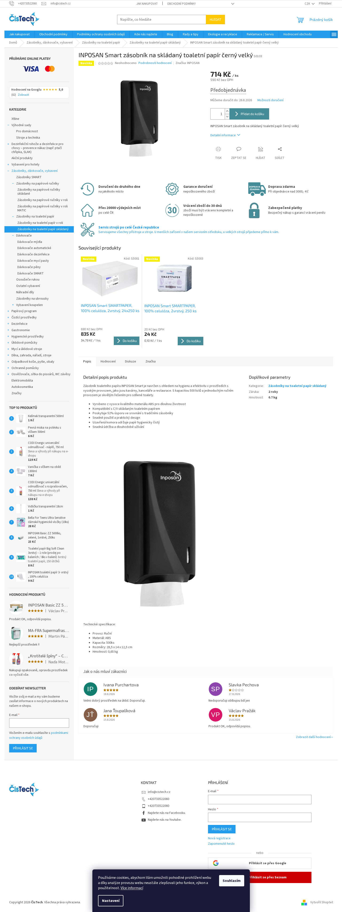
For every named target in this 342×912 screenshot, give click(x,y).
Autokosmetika (22, 387)
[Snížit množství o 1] (227, 116)
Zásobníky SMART (29, 177)
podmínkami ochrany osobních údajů (38, 735)
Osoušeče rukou (27, 279)
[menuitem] (19, 34)
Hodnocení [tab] (108, 361)
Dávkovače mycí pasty (33, 260)
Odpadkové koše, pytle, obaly (33, 361)
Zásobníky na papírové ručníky (37, 183)
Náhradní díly (25, 292)
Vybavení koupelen (29, 305)
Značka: (188, 63)
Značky (17, 393)
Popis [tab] (87, 361)
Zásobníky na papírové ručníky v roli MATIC (42, 208)
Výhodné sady (21, 125)
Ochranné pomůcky (25, 368)
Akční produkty (22, 158)
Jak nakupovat (147, 4)
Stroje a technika (28, 137)
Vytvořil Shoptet (321, 902)
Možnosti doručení (270, 100)
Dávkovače (24, 235)
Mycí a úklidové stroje (27, 349)
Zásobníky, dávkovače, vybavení (35, 171)
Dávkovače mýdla (29, 242)
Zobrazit (23, 95)
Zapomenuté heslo (221, 844)
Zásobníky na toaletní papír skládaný (43, 229)
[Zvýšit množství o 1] (227, 111)
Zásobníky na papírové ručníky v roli (42, 200)
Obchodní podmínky (181, 4)
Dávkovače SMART (30, 273)
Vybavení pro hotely (25, 164)
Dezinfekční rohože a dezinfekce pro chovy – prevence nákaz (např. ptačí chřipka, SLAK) (37, 148)
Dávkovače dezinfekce (33, 254)
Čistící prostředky (24, 317)
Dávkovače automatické (34, 248)
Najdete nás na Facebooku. (167, 813)
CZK (308, 4)
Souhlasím (232, 880)
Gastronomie (21, 330)
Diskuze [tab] (130, 361)
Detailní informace (223, 135)
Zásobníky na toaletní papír (35, 216)
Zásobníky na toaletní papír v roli (40, 223)
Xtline (15, 119)
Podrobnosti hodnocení (155, 63)
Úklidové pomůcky (24, 342)
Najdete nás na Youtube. (164, 819)
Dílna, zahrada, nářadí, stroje (31, 355)
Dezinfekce (20, 323)
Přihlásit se (23, 748)
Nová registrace (219, 838)
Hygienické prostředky (28, 336)
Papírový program (24, 311)
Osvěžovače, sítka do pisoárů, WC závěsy (41, 374)
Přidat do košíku (252, 114)
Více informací (132, 888)
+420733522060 (158, 799)
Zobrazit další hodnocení (313, 737)
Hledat (215, 19)
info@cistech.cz (159, 792)
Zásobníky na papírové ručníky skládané (38, 191)
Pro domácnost (27, 131)
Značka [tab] (150, 361)
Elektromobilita (22, 380)
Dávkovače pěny (29, 267)
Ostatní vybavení (28, 286)
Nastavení (110, 900)
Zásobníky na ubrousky (32, 298)
